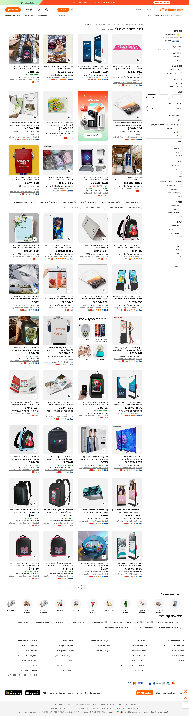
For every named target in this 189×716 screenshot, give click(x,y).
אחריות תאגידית (177, 656)
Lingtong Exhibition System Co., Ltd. (24, 308)
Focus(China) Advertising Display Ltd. (93, 193)
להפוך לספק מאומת (29, 660)
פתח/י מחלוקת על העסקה (64, 656)
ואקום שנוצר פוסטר (132, 202)
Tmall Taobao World (82, 704)
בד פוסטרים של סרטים (110, 202)
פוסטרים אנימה (68, 202)
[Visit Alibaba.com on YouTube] (14, 674)
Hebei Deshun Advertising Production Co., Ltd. (24, 192)
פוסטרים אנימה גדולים (93, 208)
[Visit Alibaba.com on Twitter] (24, 674)
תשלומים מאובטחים (139, 646)
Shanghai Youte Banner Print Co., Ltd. (127, 83)
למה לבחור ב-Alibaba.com (174, 646)
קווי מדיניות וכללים (140, 670)
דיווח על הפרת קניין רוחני (64, 665)
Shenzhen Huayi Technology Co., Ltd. (24, 79)
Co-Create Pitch (177, 651)
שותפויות (33, 665)
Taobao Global (105, 704)
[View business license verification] (117, 712)
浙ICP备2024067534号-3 (160, 712)
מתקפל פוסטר (23, 622)
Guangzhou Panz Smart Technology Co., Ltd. (58, 136)
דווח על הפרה (68, 670)
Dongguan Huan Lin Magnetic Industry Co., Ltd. (24, 137)
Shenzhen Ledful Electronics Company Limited (58, 256)
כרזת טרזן (59, 622)
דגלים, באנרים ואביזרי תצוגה (105, 24)
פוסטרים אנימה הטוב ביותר (22, 202)
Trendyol (121, 704)
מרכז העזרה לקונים (66, 646)
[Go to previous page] (88, 587)
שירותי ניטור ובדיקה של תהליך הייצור (133, 665)
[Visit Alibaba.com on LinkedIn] (30, 674)
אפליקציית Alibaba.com (53, 693)
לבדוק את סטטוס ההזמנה (27, 656)
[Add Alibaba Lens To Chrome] (144, 692)
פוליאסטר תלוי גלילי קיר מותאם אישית (126, 622)
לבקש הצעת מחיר (103, 651)
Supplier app (90, 693)
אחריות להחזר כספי (139, 651)
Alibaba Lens (169, 693)
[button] (71, 9)
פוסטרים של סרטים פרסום (168, 628)
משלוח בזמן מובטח (140, 656)
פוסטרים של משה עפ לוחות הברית (117, 628)
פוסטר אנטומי (134, 208)
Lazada (94, 704)
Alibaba (140, 24)
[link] (185, 691)
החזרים (71, 660)
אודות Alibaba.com (176, 640)
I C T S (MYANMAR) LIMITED (131, 256)
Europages (132, 704)
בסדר (152, 97)
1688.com (68, 704)
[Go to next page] (62, 587)
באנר (149, 622)
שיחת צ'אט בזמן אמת (65, 651)
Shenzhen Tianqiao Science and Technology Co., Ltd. (24, 361)
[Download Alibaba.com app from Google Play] (13, 692)
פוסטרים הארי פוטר (71, 208)
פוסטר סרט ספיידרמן (144, 628)
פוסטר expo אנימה (98, 622)
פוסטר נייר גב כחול (77, 622)
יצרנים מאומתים (104, 646)
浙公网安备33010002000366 (136, 712)
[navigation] (164, 306)
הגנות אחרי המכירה (139, 660)
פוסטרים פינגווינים (42, 622)
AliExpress (58, 704)
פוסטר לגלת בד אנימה (47, 202)
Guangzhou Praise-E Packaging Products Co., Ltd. (127, 137)
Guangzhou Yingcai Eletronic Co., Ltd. (127, 308)
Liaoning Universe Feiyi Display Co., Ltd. (93, 77)
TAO (114, 704)
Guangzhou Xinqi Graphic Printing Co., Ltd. (93, 308)
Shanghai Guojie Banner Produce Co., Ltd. (58, 77)
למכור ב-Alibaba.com (28, 646)
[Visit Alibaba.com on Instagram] (19, 674)
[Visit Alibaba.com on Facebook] (35, 674)
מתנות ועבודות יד (127, 24)
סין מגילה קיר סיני (115, 208)
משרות (181, 660)
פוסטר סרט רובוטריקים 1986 (168, 622)
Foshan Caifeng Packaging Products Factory (93, 256)
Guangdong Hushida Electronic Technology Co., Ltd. (127, 359)
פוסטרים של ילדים (87, 202)
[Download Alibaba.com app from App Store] (32, 692)
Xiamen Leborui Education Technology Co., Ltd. (127, 188)
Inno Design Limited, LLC (63, 188)
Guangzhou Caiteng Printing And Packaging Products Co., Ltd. (24, 256)
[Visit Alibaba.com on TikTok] (9, 674)
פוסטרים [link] (87, 24)
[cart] (38, 10)
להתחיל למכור (31, 651)
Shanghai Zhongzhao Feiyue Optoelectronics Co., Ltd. (58, 308)
